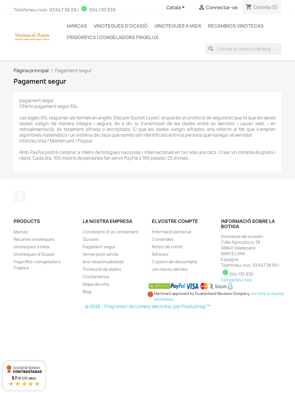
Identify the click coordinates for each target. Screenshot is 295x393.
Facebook (20, 196)
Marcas (21, 231)
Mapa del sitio (96, 284)
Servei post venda (100, 254)
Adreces (160, 254)
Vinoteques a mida (177, 26)
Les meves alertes (170, 269)
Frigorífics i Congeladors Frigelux (112, 37)
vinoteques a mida (31, 246)
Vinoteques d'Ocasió (121, 26)
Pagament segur (99, 246)
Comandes (162, 239)
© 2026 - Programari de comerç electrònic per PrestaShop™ (147, 307)
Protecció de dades (102, 269)
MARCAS (77, 26)
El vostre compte (175, 221)
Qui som (91, 239)
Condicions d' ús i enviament (111, 231)
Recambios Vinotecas (236, 26)
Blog (87, 291)
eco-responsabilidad (103, 261)
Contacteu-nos (236, 280)
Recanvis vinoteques (34, 239)
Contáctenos (96, 276)
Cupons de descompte (174, 261)
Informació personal (171, 231)
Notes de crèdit (167, 246)
